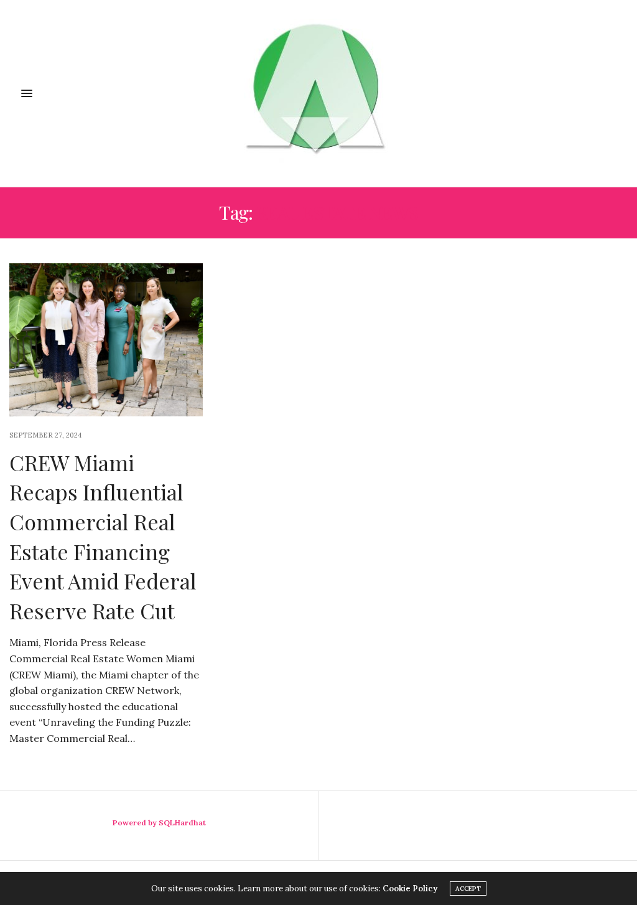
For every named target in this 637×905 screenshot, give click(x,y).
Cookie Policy (410, 888)
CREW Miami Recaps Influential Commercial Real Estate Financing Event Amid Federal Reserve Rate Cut (103, 536)
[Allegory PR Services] (318, 93)
